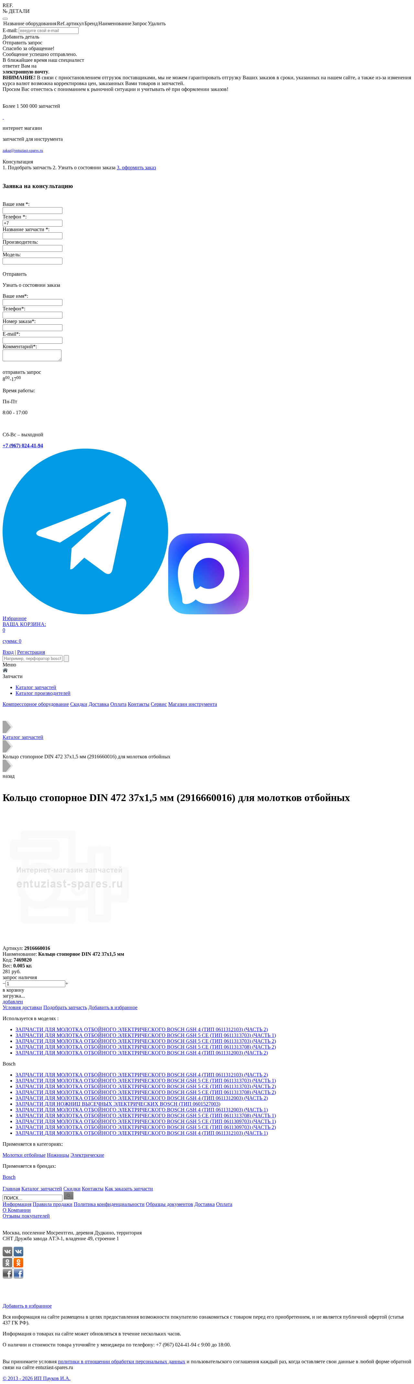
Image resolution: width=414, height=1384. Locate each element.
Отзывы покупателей (26, 1216)
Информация (17, 1204)
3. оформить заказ (136, 167)
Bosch (9, 1177)
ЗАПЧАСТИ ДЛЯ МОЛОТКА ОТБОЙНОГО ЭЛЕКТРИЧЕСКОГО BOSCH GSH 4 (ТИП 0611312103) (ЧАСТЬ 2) (142, 1029)
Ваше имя (13, 296)
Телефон (12, 308)
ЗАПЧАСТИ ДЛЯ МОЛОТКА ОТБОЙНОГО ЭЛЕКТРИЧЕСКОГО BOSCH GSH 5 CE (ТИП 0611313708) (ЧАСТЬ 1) (146, 1115)
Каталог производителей (43, 693)
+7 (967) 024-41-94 (23, 445)
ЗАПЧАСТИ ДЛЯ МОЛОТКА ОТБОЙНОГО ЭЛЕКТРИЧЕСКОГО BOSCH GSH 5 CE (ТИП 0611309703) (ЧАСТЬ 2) (146, 1127)
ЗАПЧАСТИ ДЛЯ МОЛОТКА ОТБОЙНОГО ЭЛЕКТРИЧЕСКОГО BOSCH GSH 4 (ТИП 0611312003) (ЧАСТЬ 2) (142, 1052)
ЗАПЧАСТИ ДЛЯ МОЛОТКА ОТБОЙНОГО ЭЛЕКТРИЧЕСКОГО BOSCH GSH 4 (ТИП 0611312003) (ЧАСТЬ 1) (142, 1109)
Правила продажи (52, 1204)
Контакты (138, 704)
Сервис (159, 704)
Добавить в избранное (27, 1306)
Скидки (78, 704)
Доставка (99, 704)
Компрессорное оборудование (36, 704)
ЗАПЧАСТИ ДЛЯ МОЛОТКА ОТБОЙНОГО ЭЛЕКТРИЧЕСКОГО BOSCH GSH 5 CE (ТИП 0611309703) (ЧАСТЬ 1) (146, 1121)
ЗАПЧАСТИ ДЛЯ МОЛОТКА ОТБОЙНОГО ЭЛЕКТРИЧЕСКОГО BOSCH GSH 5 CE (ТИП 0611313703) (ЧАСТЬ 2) (146, 1041)
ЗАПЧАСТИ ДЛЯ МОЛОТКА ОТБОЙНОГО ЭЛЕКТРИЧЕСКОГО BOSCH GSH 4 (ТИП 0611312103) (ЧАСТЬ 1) (142, 1133)
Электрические (87, 1155)
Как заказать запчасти (129, 1188)
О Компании (17, 1210)
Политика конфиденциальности (109, 1204)
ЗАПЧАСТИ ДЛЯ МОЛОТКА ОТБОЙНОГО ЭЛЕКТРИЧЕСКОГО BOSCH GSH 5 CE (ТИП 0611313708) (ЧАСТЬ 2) (146, 1047)
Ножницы (58, 1155)
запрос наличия (20, 977)
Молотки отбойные (24, 1155)
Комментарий (18, 346)
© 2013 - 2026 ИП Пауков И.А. (37, 1378)
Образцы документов (169, 1204)
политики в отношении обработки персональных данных (121, 1361)
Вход (8, 652)
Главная (11, 1188)
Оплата (118, 704)
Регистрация (31, 652)
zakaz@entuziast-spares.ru (23, 150)
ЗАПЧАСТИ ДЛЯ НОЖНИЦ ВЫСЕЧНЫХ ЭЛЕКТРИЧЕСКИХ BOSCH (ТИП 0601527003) (118, 1104)
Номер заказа (17, 321)
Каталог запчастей (36, 687)
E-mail (9, 334)
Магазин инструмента (192, 704)
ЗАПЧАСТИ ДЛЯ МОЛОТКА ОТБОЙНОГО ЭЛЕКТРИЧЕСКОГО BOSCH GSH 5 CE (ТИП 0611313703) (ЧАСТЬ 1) (146, 1035)
